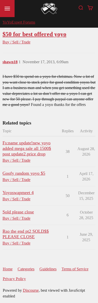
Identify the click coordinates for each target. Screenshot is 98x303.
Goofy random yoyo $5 (24, 173)
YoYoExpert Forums (19, 22)
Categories (26, 269)
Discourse (31, 290)
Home (8, 269)
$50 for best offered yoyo (34, 34)
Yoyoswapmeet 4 (18, 192)
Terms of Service (75, 269)
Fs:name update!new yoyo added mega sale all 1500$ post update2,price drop (27, 148)
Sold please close (18, 211)
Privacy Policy (14, 279)
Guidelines (48, 269)
